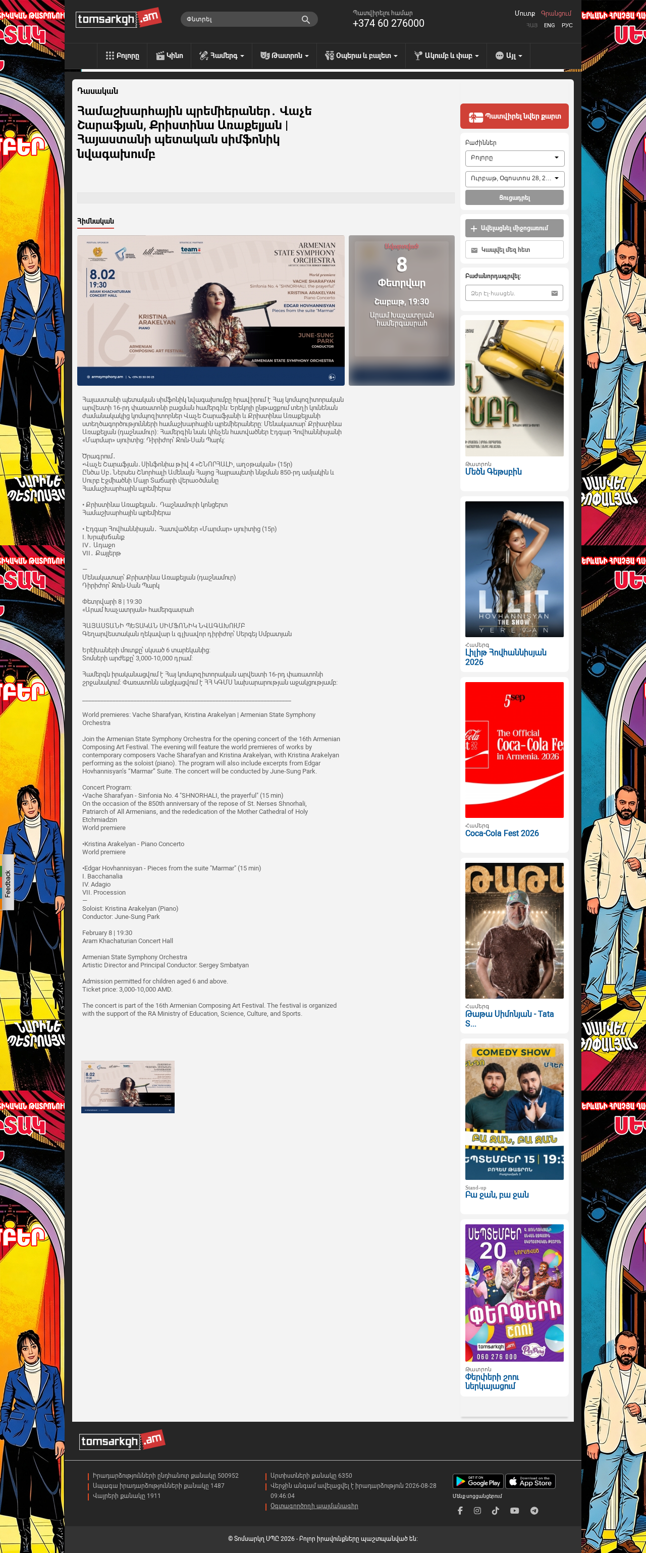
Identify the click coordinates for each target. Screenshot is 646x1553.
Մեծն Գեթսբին (493, 472)
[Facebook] (460, 1511)
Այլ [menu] (511, 55)
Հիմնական (95, 221)
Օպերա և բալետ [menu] (364, 55)
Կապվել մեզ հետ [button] (505, 249)
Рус (567, 25)
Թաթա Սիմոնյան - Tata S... (509, 1018)
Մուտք (525, 14)
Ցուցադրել (514, 197)
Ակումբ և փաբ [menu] (449, 55)
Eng (549, 25)
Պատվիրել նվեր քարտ (522, 116)
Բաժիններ (481, 142)
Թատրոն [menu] (288, 55)
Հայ (531, 25)
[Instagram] (477, 1511)
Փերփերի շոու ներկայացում (492, 1381)
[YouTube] (514, 1511)
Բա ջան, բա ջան (497, 1195)
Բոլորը (128, 55)
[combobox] (515, 158)
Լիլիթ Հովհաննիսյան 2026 (506, 657)
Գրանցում (556, 14)
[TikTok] (495, 1511)
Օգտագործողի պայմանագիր (314, 1506)
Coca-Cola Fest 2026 (502, 833)
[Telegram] (534, 1511)
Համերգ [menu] (224, 55)
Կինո (175, 55)
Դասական (97, 91)
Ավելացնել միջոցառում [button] (513, 228)
